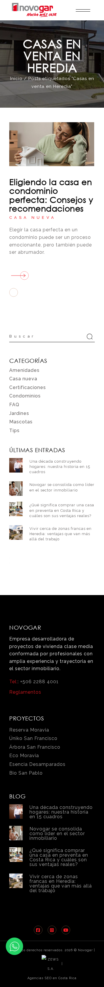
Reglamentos (25, 692)
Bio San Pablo (26, 773)
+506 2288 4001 (39, 681)
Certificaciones (27, 387)
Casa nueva (32, 217)
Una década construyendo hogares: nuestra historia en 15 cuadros (59, 466)
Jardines (19, 413)
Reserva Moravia (29, 730)
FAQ (14, 404)
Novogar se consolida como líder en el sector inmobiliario (57, 833)
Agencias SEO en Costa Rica (52, 978)
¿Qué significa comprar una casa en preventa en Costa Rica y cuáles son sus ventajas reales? (61, 510)
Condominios (25, 396)
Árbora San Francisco (34, 747)
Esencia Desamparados (37, 764)
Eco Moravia (24, 755)
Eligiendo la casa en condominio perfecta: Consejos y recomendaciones (51, 195)
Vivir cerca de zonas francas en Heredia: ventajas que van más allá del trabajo (60, 533)
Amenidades (24, 370)
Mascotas (21, 422)
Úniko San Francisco (33, 738)
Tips (14, 430)
